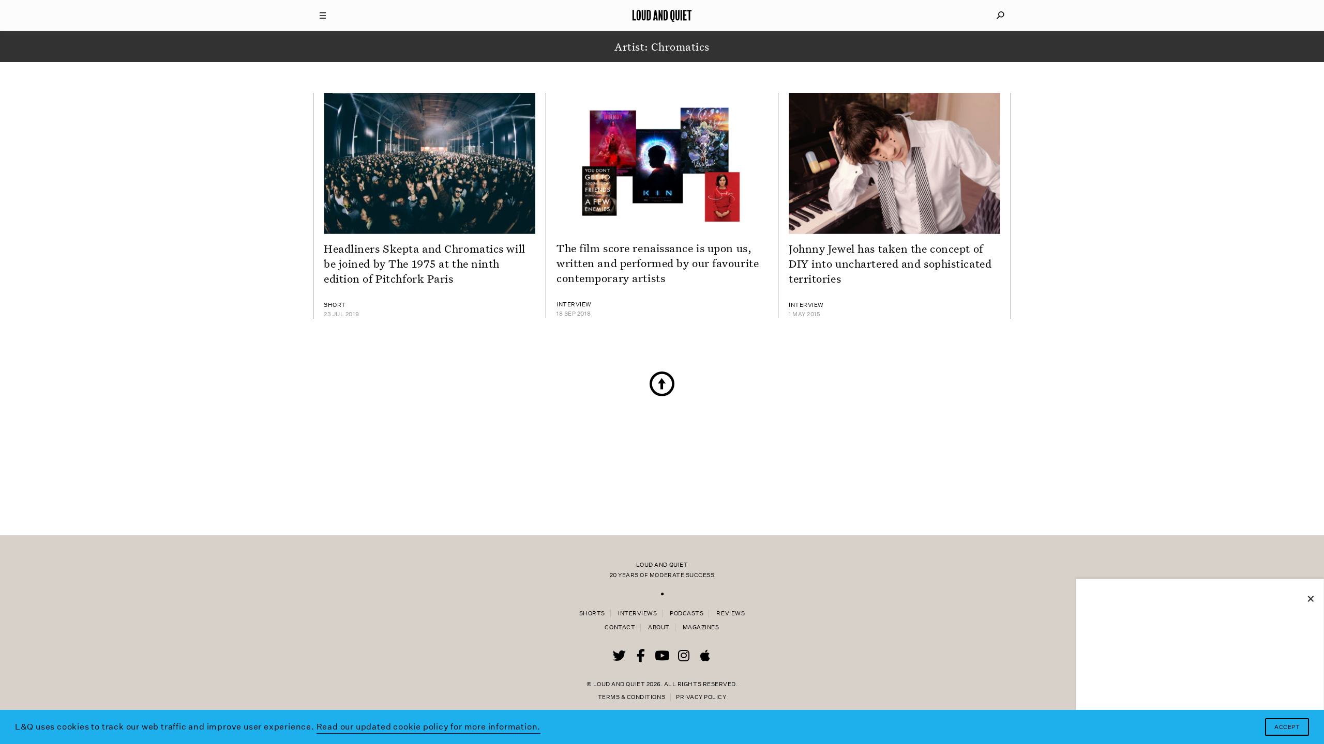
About (659, 627)
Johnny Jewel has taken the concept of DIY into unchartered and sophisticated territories (890, 263)
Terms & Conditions (631, 697)
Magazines (701, 627)
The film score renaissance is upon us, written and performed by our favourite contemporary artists (657, 263)
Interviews (637, 613)
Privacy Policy (701, 697)
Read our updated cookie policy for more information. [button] (429, 727)
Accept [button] (1287, 727)
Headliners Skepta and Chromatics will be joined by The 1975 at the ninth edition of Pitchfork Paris (424, 263)
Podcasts (686, 613)
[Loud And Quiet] (662, 15)
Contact (620, 627)
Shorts (592, 613)
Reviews (730, 613)
